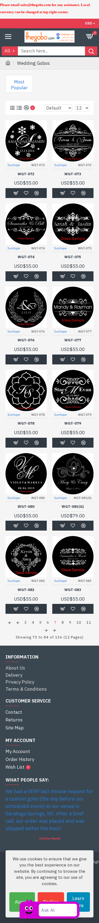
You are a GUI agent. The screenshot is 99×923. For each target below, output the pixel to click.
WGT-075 (72, 257)
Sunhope (13, 165)
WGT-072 (26, 174)
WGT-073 (72, 174)
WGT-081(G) (73, 506)
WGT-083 (72, 590)
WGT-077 (72, 340)
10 (78, 622)
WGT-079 (72, 423)
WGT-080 (26, 506)
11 (88, 622)
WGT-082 (26, 590)
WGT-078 (26, 423)
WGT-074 (26, 257)
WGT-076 (26, 340)
